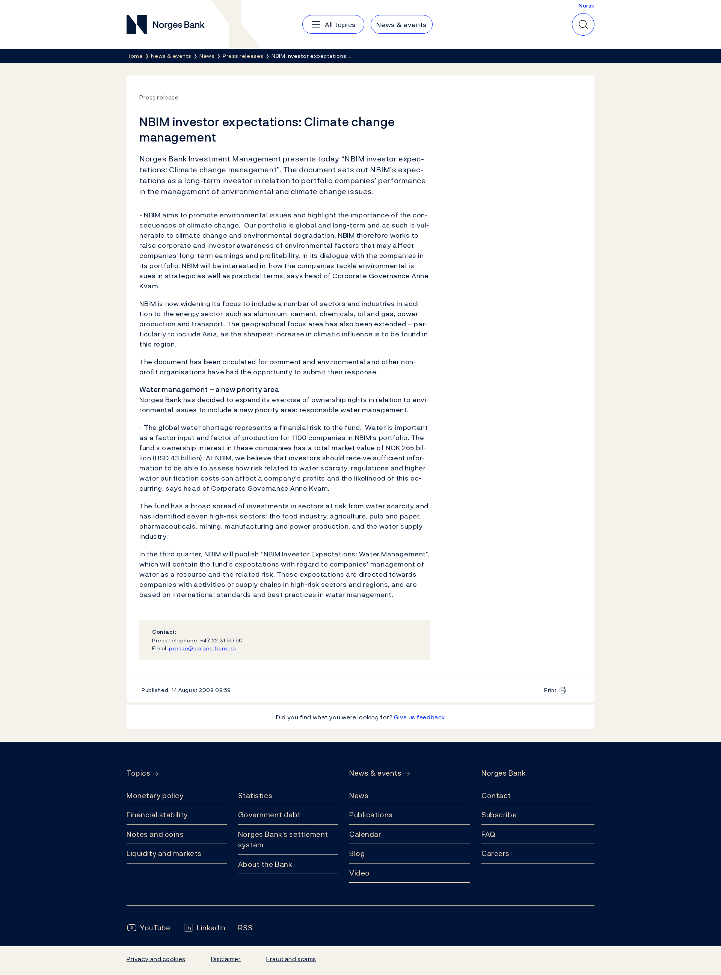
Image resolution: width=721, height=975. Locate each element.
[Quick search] (583, 24)
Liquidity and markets (164, 853)
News (358, 795)
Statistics (255, 795)
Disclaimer (226, 958)
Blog (357, 853)
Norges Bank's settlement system (283, 839)
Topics (138, 773)
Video (359, 873)
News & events (375, 773)
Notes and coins (155, 834)
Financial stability (157, 814)
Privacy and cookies (156, 958)
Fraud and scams (291, 958)
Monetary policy (155, 795)
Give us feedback (419, 717)
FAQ (488, 834)
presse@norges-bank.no (202, 648)
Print (550, 690)
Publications (371, 814)
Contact (496, 795)
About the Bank (265, 864)
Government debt (269, 814)
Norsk (586, 5)
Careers (495, 853)
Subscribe (499, 814)
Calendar (365, 834)
